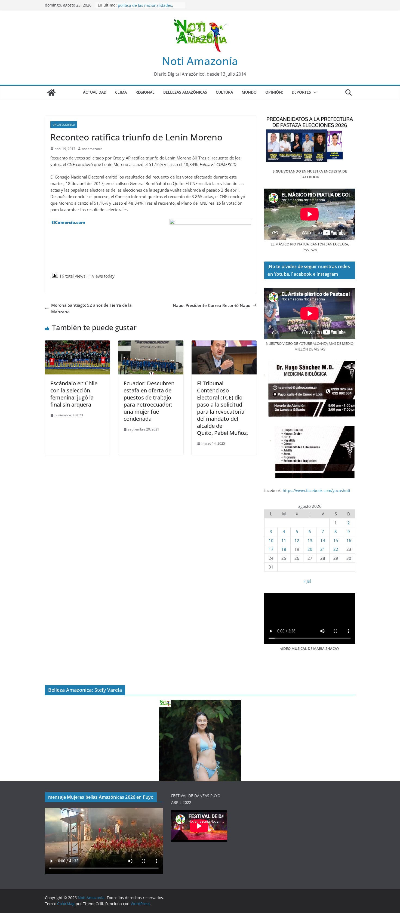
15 (335, 540)
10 (271, 540)
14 (322, 540)
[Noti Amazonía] (51, 92)
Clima (121, 92)
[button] (314, 92)
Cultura (224, 92)
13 (309, 540)
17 (271, 549)
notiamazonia (92, 148)
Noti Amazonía (200, 60)
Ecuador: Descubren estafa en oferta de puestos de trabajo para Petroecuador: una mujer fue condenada (149, 401)
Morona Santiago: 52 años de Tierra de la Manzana (91, 308)
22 (335, 549)
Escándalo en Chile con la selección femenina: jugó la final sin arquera (73, 394)
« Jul (307, 581)
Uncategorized (64, 125)
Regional (145, 92)
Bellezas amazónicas (185, 92)
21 (322, 549)
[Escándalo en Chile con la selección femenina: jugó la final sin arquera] (77, 343)
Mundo (249, 92)
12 (296, 540)
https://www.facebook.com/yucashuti (316, 490)
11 (283, 540)
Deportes (301, 92)
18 (283, 549)
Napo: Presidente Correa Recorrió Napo (211, 305)
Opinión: (274, 92)
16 (348, 540)
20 (309, 549)
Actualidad (94, 92)
